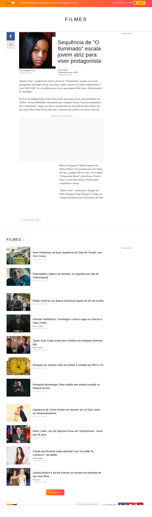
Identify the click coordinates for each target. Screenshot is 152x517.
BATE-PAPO (36, 3)
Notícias (34, 9)
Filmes (76, 19)
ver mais (53, 492)
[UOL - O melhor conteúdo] (11, 3)
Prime (127, 9)
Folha (64, 9)
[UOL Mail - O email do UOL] (120, 2)
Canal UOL (110, 9)
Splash (78, 9)
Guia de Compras (142, 9)
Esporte (71, 9)
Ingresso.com (25, 3)
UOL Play (73, 3)
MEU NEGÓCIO (45, 3)
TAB (123, 9)
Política (41, 9)
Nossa (118, 9)
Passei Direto (56, 3)
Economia (57, 9)
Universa (86, 9)
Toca (132, 9)
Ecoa (103, 9)
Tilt (99, 9)
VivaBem (94, 9)
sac (113, 3)
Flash (18, 9)
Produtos (11, 9)
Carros (48, 9)
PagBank (66, 3)
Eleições (25, 9)
